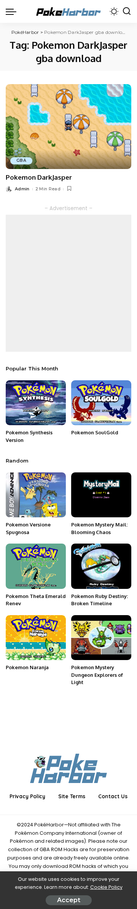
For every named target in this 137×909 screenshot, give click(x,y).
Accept (68, 900)
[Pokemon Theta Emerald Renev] (36, 566)
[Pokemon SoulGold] (101, 403)
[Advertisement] (68, 283)
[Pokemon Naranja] (36, 637)
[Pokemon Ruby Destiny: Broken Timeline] (101, 566)
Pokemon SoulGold (94, 432)
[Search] (126, 11)
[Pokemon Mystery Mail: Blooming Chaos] (101, 495)
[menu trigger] (13, 11)
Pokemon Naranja (27, 667)
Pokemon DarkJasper (39, 177)
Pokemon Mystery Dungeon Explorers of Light (97, 674)
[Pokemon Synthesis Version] (36, 403)
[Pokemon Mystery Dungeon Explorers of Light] (101, 637)
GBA (21, 160)
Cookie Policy (106, 887)
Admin (22, 188)
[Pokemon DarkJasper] (68, 126)
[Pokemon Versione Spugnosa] (36, 495)
